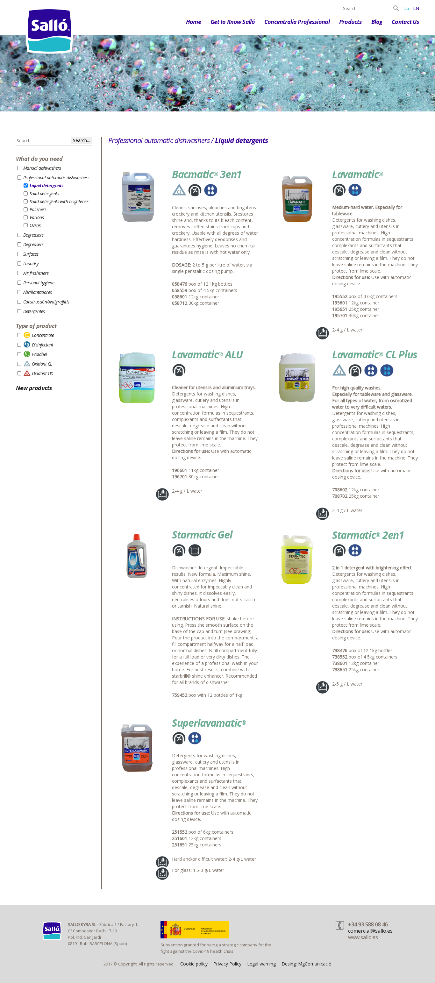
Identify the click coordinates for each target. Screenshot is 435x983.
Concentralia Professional (297, 21)
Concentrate (43, 335)
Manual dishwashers (42, 168)
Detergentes (34, 311)
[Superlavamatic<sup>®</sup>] (137, 773)
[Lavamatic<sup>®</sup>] (297, 224)
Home (193, 21)
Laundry (30, 263)
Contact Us (405, 21)
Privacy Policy (227, 964)
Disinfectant (42, 345)
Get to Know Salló (232, 21)
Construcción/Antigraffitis (46, 302)
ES (406, 8)
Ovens (35, 225)
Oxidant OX (42, 373)
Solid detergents (44, 193)
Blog (376, 21)
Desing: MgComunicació (307, 964)
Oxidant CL (42, 364)
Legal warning (261, 964)
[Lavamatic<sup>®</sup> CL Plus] (297, 405)
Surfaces (31, 254)
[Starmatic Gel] (137, 585)
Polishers (38, 209)
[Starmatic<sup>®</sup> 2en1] (297, 585)
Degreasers (33, 235)
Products (350, 21)
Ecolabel (39, 354)
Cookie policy (194, 964)
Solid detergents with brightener (59, 201)
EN (416, 8)
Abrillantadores (37, 292)
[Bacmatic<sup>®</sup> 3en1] (137, 224)
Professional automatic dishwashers (56, 178)
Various (37, 217)
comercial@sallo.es (370, 930)
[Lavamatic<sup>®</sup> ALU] (137, 405)
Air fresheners (35, 273)
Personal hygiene (38, 283)
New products (34, 388)
